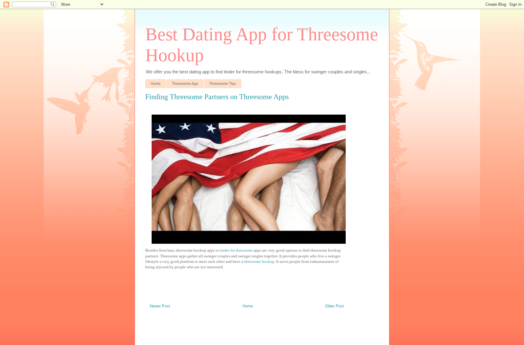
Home (156, 84)
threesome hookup (259, 261)
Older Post (334, 306)
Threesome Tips (222, 84)
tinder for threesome (237, 250)
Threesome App (185, 84)
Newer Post (160, 306)
